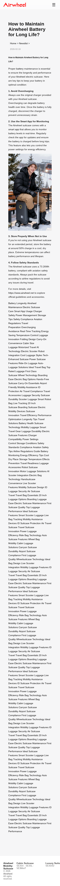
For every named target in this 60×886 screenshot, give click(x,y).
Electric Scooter (29, 351)
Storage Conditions (27, 443)
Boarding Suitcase (27, 407)
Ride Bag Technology (30, 535)
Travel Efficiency (28, 415)
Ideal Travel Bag (37, 367)
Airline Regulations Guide (26, 451)
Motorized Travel (27, 347)
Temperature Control (27, 335)
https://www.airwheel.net (21, 293)
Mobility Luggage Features (34, 567)
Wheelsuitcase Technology (30, 559)
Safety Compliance (23, 319)
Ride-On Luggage (27, 363)
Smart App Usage (23, 311)
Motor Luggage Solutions (33, 471)
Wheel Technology (27, 375)
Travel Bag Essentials (27, 495)
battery (20, 68)
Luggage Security (31, 395)
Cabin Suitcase (25, 863)
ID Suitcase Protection (29, 523)
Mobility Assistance (27, 387)
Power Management (26, 315)
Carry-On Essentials (28, 383)
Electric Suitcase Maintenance (30, 503)
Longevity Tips (29, 419)
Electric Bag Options (25, 379)
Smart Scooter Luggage (31, 515)
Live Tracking (20, 403)
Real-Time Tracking (30, 331)
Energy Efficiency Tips (31, 455)
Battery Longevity (17, 303)
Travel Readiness (29, 463)
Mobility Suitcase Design (31, 487)
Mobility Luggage (30, 427)
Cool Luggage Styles (31, 355)
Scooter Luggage (28, 399)
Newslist (23, 43)
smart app (13, 129)
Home (13, 43)
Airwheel (20, 76)
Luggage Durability (31, 431)
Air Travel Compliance (31, 391)
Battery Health (26, 423)
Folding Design (28, 339)
